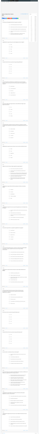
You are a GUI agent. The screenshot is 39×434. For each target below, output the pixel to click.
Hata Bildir (24, 99)
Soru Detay (27, 99)
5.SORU (33, 21)
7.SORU (33, 24)
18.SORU (33, 38)
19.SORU (33, 39)
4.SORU (33, 20)
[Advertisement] (19, 7)
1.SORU (33, 16)
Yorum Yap (6, 99)
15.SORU (33, 34)
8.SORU (33, 25)
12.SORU (33, 30)
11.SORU (33, 29)
